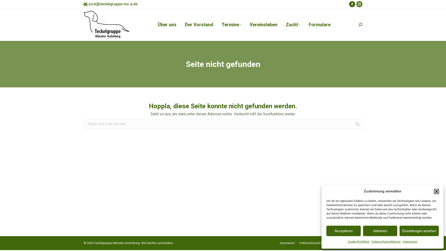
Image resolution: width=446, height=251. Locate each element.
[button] (436, 191)
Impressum (410, 241)
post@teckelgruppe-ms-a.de (113, 4)
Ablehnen (380, 231)
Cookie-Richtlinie (358, 241)
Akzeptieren (343, 231)
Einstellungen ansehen (419, 231)
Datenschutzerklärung (386, 241)
